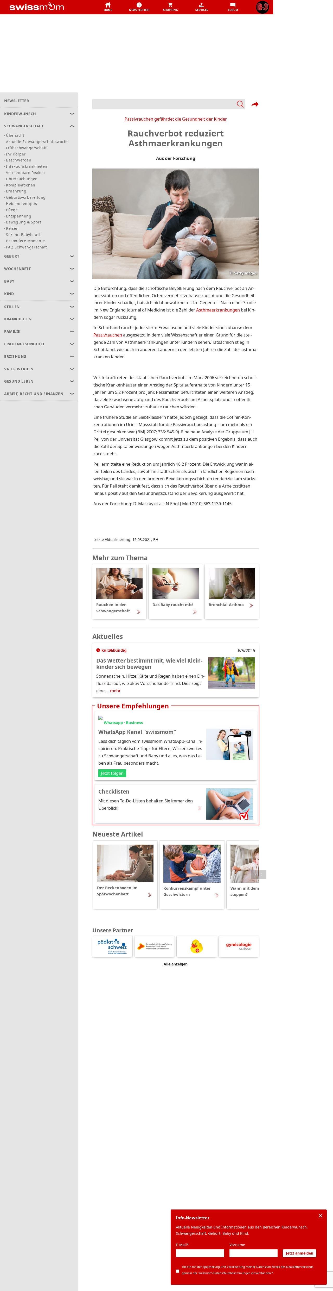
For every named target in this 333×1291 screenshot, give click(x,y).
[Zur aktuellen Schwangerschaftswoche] (262, 7)
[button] (108, 7)
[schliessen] (320, 1215)
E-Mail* (182, 1244)
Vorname (237, 1244)
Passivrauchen (107, 335)
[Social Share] (255, 104)
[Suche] (168, 104)
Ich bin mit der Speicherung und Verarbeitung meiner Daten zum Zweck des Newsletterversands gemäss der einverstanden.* (247, 1270)
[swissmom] (48, 7)
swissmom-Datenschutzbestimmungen (224, 1273)
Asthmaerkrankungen (218, 310)
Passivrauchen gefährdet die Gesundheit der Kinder (176, 119)
